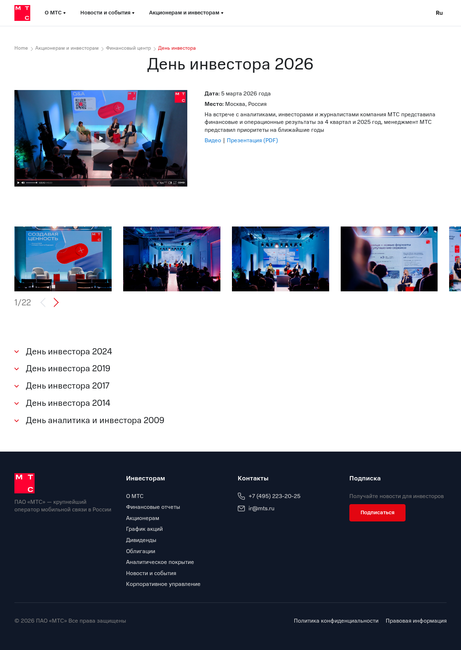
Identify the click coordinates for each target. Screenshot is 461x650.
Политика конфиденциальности (336, 621)
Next (54, 302)
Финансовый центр (128, 48)
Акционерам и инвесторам (67, 48)
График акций (144, 529)
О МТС (135, 496)
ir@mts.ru (261, 508)
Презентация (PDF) (252, 140)
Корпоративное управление (163, 584)
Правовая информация (416, 621)
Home (21, 48)
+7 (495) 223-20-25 (274, 496)
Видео (213, 140)
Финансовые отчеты (153, 507)
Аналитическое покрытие (160, 562)
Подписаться (377, 512)
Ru (439, 13)
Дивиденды (141, 540)
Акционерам (142, 518)
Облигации (140, 551)
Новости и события (151, 573)
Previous (46, 302)
